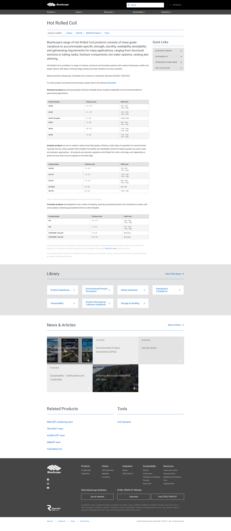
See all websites (97, 497)
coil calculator (162, 68)
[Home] (58, 4)
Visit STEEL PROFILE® (167, 497)
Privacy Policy (84, 521)
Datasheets (105, 474)
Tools (106, 33)
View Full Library (173, 274)
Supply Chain (147, 484)
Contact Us (61, 521)
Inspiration (165, 12)
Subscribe (133, 497)
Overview (146, 470)
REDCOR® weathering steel (60, 422)
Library (78, 12)
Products (51, 12)
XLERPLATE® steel (56, 435)
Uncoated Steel (86, 470)
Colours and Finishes (170, 470)
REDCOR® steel (110, 249)
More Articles (174, 325)
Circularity (146, 480)
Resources (108, 12)
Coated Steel (85, 474)
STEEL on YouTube (48, 488)
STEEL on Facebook (48, 479)
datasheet (112, 83)
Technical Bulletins (108, 470)
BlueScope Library (163, 51)
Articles (79, 33)
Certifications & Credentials (151, 477)
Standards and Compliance (172, 477)
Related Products (93, 33)
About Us (50, 521)
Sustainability (138, 12)
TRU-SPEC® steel (55, 428)
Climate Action (147, 474)
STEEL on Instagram (48, 484)
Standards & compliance (166, 62)
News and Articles (169, 474)
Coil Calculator (124, 422)
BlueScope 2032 (169, 484)
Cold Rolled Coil (54, 449)
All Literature (106, 477)
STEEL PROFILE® (127, 474)
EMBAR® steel (53, 442)
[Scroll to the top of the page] (226, 526)
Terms (73, 521)
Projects (125, 470)
